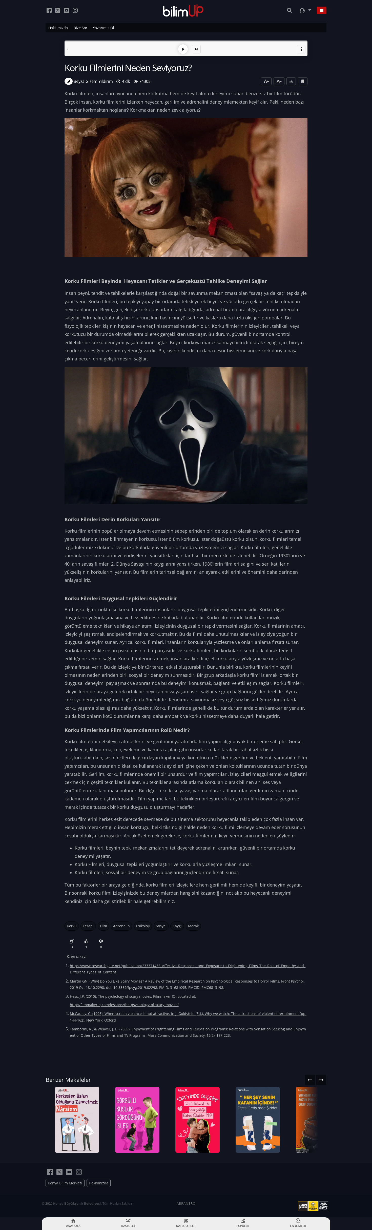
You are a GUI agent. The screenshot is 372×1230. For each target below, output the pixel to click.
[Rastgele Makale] (196, 49)
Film (103, 926)
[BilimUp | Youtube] (66, 10)
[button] (301, 49)
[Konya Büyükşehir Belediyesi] (314, 1206)
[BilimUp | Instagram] (75, 10)
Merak (193, 926)
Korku (72, 926)
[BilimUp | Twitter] (57, 10)
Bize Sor (80, 27)
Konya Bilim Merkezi (65, 1183)
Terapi (88, 926)
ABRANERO (186, 1203)
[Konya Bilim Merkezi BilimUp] (183, 10)
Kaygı (177, 926)
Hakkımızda (58, 27)
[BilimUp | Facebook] (49, 10)
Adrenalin (121, 926)
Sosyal (161, 926)
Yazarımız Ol (103, 27)
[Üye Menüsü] (305, 10)
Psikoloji (143, 926)
